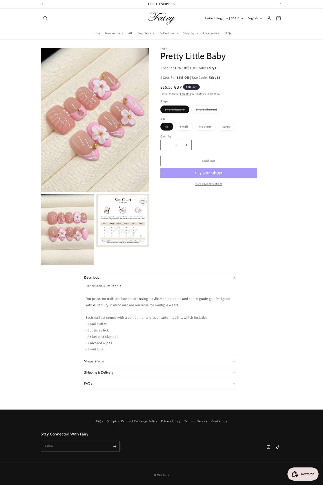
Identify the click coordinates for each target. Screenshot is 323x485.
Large (228, 127)
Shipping (185, 93)
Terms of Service (195, 421)
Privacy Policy (170, 421)
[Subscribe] (115, 446)
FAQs (99, 421)
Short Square (177, 110)
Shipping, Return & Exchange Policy (132, 421)
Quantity (165, 136)
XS (169, 127)
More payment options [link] (208, 183)
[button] (45, 18)
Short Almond (209, 110)
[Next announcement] (281, 4)
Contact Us (219, 421)
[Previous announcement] (42, 4)
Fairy (166, 474)
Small (186, 127)
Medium (207, 127)
